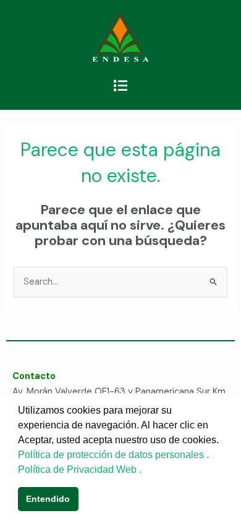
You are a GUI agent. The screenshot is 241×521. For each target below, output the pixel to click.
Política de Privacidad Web (78, 469)
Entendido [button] (48, 499)
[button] (120, 86)
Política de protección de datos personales (112, 454)
